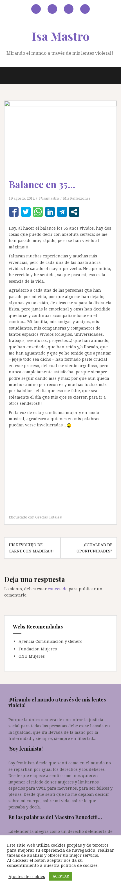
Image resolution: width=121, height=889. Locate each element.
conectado (58, 588)
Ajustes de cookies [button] (26, 876)
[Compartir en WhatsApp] (38, 212)
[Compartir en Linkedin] (50, 212)
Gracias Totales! (48, 517)
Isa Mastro (60, 36)
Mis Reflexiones (76, 198)
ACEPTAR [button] (61, 876)
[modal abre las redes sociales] (74, 212)
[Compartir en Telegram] (62, 212)
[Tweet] (26, 212)
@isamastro (49, 198)
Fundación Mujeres (38, 649)
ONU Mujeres (32, 656)
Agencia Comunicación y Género (50, 641)
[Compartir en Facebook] (14, 212)
